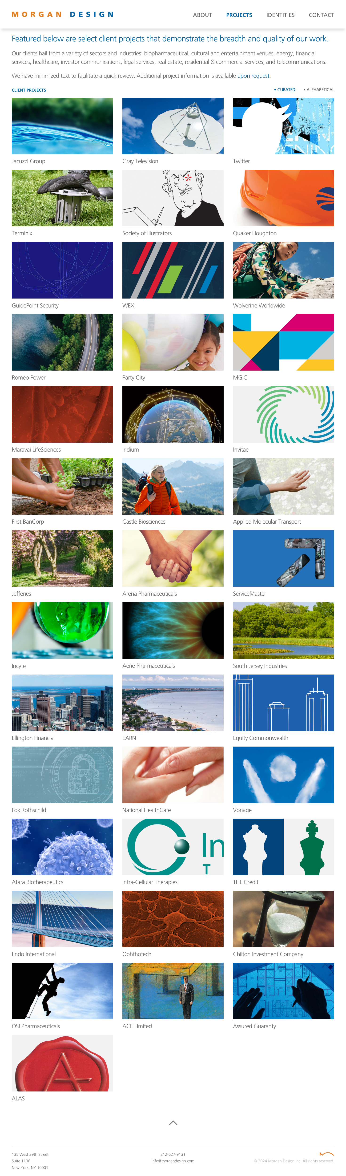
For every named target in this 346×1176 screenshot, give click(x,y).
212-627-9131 (173, 1154)
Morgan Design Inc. (285, 1161)
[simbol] (326, 1154)
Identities (280, 15)
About (202, 15)
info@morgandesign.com (173, 1161)
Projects (239, 15)
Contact (321, 15)
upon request (253, 75)
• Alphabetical (318, 89)
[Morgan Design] (62, 14)
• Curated (284, 89)
